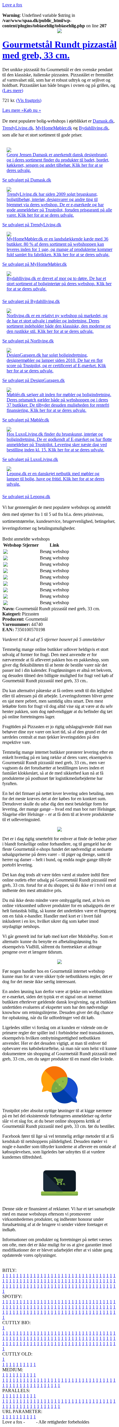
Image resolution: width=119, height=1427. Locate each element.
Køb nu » (32, 110)
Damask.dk (103, 121)
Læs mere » (13, 110)
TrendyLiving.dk (17, 127)
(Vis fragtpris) (28, 100)
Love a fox (12, 4)
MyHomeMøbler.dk (54, 127)
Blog (30, 1421)
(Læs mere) (12, 90)
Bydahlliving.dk (93, 127)
